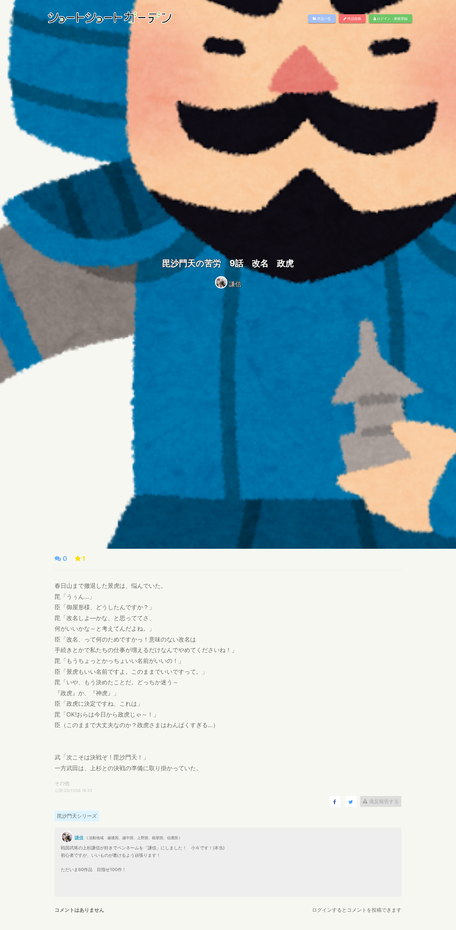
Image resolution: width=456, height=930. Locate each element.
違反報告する (383, 801)
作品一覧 (323, 18)
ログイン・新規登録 (392, 18)
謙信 (235, 284)
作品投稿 (353, 18)
